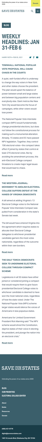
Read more (7, 175)
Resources (6, 411)
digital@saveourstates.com (11, 433)
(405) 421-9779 (7, 429)
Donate (35, 3)
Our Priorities (8, 392)
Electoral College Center (14, 395)
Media (4, 407)
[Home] (21, 368)
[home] (13, 11)
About (4, 403)
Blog (4, 388)
